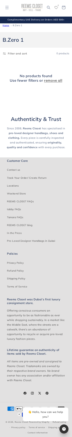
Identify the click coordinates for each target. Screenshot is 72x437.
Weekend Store (16, 193)
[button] (7, 7)
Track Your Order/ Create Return (27, 177)
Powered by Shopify (39, 422)
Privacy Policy (15, 262)
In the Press (14, 233)
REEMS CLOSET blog (19, 225)
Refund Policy (15, 270)
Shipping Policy (16, 278)
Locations (13, 185)
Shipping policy (56, 427)
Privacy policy (18, 427)
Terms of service (37, 427)
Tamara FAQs (15, 217)
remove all (53, 80)
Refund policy (59, 422)
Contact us (13, 169)
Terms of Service (17, 286)
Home (6, 25)
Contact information (38, 432)
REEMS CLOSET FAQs (20, 201)
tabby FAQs (14, 209)
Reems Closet (21, 422)
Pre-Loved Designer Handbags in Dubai (31, 240)
